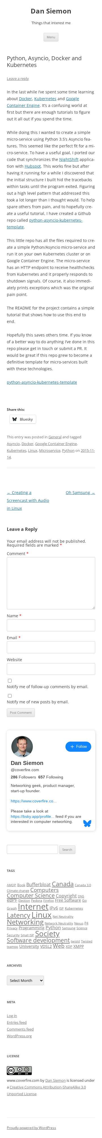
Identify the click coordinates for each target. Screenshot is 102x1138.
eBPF (12, 900)
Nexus (78, 923)
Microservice (49, 450)
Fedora (36, 900)
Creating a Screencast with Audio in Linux (28, 500)
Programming (31, 927)
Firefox (48, 901)
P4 (86, 923)
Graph (12, 908)
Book (21, 885)
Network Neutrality (59, 923)
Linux (32, 450)
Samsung (68, 928)
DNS (81, 896)
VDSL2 (46, 946)
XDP (69, 946)
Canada (63, 884)
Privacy (12, 928)
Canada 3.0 (83, 885)
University (29, 946)
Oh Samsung (80, 492)
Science (81, 928)
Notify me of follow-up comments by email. (47, 686)
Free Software (68, 900)
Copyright (66, 896)
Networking (25, 921)
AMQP (11, 885)
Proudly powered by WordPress (31, 1127)
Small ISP (27, 935)
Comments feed (20, 1029)
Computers (44, 890)
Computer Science (31, 895)
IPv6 (54, 908)
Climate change (18, 891)
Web (59, 946)
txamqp (12, 947)
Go (84, 900)
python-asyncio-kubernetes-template (42, 382)
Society (47, 933)
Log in (12, 1015)
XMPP (78, 946)
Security (13, 935)
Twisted (86, 941)
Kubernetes (45, 98)
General (54, 436)
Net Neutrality (63, 917)
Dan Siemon (51, 11)
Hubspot (33, 166)
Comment (18, 553)
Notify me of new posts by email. (38, 701)
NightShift (68, 159)
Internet (33, 906)
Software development (38, 940)
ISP (61, 908)
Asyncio (13, 443)
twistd (75, 941)
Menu (51, 37)
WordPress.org (19, 1035)
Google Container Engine (56, 443)
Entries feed (17, 1022)
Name (14, 615)
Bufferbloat (38, 884)
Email (14, 637)
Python (68, 450)
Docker (25, 98)
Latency (18, 915)
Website (14, 659)
